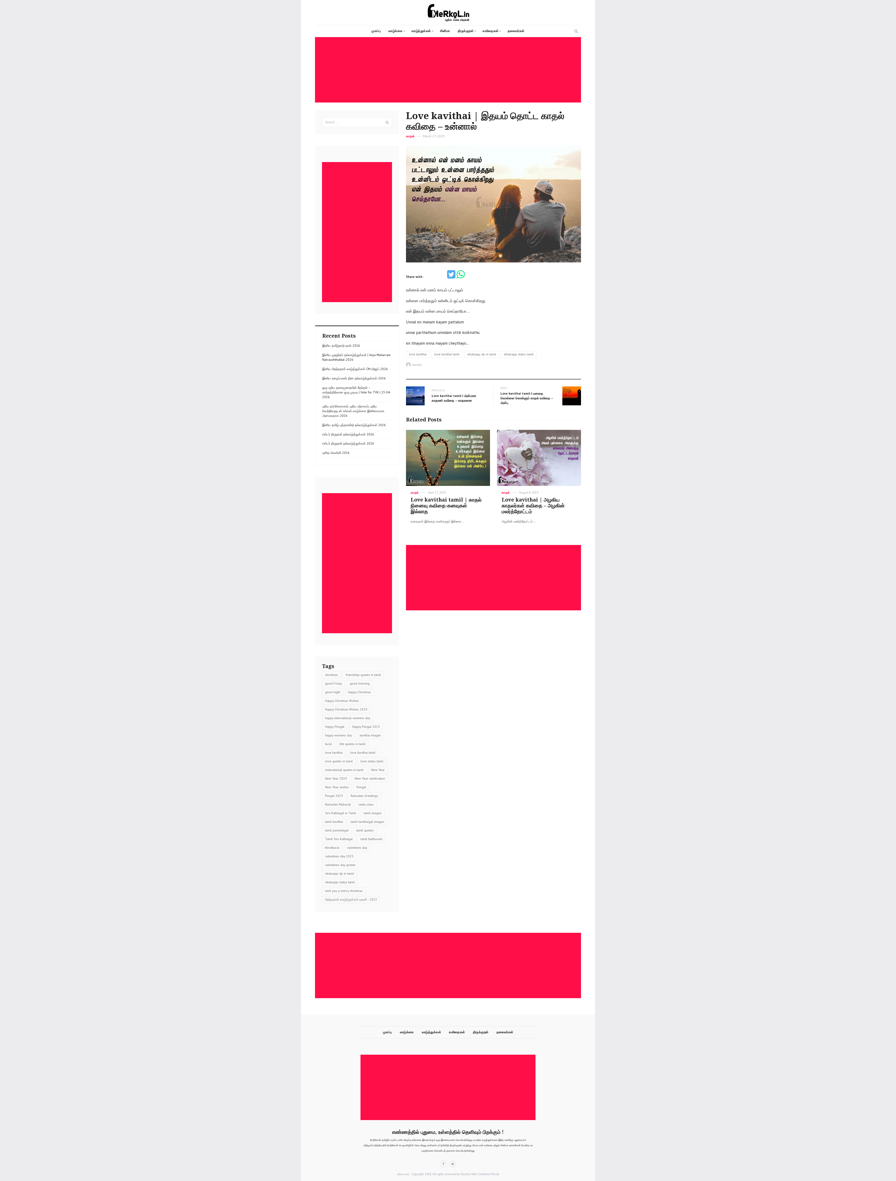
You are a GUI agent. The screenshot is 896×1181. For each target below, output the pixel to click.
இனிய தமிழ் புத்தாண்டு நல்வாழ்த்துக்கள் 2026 (354, 425)
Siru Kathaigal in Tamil (340, 813)
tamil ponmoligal (337, 830)
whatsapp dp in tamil (481, 354)
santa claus (366, 804)
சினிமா (445, 31)
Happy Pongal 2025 (366, 727)
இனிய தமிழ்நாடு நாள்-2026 (341, 345)
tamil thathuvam (371, 839)
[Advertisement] (449, 70)
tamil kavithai (334, 822)
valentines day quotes (340, 865)
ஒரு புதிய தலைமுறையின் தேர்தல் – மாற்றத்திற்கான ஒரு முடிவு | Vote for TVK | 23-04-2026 (356, 392)
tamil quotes (365, 830)
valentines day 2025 (339, 856)
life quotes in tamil (353, 744)
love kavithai (418, 354)
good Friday (333, 683)
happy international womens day (347, 718)
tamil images (373, 813)
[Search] (387, 122)
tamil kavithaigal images (367, 822)
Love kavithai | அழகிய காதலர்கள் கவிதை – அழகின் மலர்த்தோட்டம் (533, 505)
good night (332, 692)
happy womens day (338, 735)
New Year (378, 770)
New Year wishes (337, 787)
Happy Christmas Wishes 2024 (346, 709)
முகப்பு (376, 31)
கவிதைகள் (491, 31)
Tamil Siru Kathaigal (339, 839)
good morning (360, 683)
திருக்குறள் (465, 31)
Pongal (361, 787)
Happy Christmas (359, 692)
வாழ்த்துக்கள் (421, 31)
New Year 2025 (336, 778)
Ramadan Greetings (364, 796)
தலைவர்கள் (516, 31)
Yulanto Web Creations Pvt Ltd (479, 1174)
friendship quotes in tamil (363, 675)
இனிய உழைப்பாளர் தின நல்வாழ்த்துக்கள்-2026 (354, 378)
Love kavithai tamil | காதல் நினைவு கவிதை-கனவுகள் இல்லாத (446, 505)
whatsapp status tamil (519, 354)
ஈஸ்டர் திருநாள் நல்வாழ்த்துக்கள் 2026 (348, 434)
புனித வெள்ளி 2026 (336, 453)
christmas (331, 675)
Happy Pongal (334, 727)
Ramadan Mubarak (338, 804)
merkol (417, 365)
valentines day (357, 847)
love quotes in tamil (339, 761)
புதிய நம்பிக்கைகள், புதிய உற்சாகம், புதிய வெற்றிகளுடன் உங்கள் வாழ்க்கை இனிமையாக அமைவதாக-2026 (353, 411)
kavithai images (370, 735)
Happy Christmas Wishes (342, 701)
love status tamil (371, 761)
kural (328, 744)
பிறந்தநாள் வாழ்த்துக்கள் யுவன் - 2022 (351, 899)
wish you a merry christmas (344, 891)
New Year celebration (370, 778)
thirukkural (332, 847)
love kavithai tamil (446, 354)
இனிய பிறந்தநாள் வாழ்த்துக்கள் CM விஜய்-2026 (355, 369)
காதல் (410, 136)
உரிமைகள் (403, 1174)
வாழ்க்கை (395, 31)
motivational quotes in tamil (344, 770)
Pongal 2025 (334, 796)
